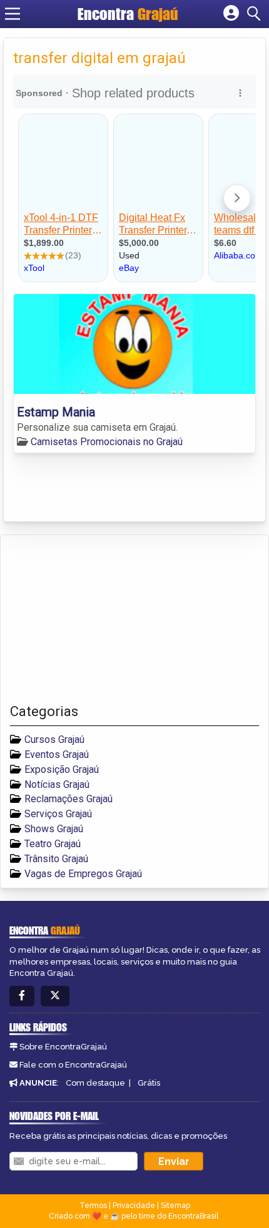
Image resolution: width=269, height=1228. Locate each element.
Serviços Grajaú (58, 814)
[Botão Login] (231, 13)
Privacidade (134, 1205)
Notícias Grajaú (56, 784)
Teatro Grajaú (52, 844)
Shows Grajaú (53, 829)
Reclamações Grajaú (68, 799)
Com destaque (95, 1083)
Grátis (149, 1083)
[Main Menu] (12, 13)
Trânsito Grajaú (56, 859)
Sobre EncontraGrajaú (63, 1046)
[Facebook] (21, 996)
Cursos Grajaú (54, 739)
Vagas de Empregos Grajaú (83, 874)
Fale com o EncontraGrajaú (73, 1064)
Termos (93, 1205)
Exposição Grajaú (61, 769)
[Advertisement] (104, 619)
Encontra (128, 13)
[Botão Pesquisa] (255, 13)
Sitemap (175, 1205)
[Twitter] (55, 996)
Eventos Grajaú (56, 754)
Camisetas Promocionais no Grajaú (107, 442)
